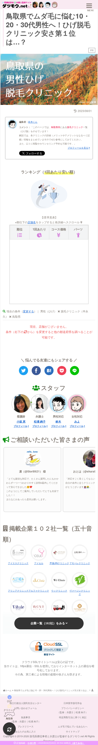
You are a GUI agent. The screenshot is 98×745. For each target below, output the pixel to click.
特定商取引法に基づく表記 (72, 717)
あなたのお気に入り (25, 731)
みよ (77, 421)
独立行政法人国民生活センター (25, 703)
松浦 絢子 (40, 421)
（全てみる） (78, 743)
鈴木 (58, 421)
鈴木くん (32, 121)
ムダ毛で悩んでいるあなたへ (73, 726)
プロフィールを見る (78, 147)
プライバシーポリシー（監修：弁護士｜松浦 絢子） (72, 710)
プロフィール (20, 426)
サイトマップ (73, 731)
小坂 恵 (21, 421)
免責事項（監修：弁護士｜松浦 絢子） (25, 719)
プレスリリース (26, 726)
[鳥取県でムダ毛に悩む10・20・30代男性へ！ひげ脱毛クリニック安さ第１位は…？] (49, 370)
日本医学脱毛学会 (73, 703)
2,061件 (32, 743)
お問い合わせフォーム (25, 708)
